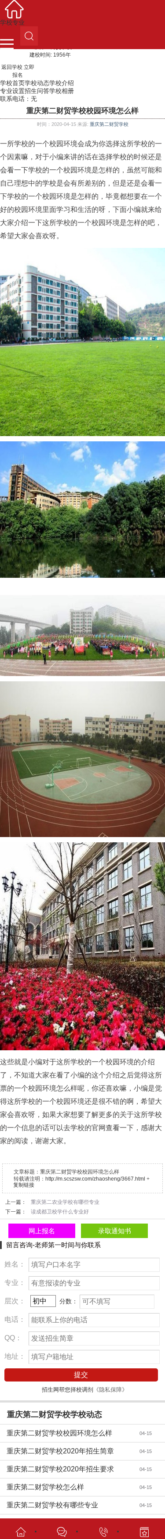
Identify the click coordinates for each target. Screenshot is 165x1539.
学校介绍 (61, 82)
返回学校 (11, 67)
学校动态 (37, 82)
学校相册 (61, 90)
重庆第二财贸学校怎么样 (68, 1487)
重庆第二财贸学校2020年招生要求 (68, 1469)
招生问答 (37, 90)
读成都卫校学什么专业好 (60, 1212)
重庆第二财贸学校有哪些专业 (68, 1505)
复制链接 (23, 1185)
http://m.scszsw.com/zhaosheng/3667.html (95, 1179)
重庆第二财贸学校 (109, 124)
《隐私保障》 (110, 1389)
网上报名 (42, 1231)
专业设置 (12, 90)
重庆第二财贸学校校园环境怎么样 (68, 1433)
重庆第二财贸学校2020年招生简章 (68, 1451)
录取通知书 (114, 1231)
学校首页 (12, 82)
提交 (81, 1374)
